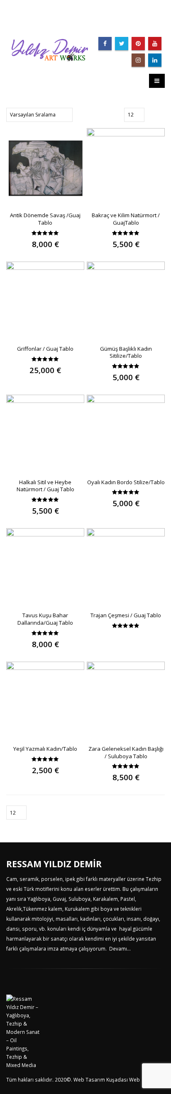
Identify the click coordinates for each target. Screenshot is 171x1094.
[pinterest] (138, 43)
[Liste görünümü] (161, 114)
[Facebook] (105, 43)
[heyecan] (121, 43)
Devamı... (120, 948)
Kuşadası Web (123, 1079)
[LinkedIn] (154, 60)
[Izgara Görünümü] (152, 114)
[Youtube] (154, 43)
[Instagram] (138, 60)
